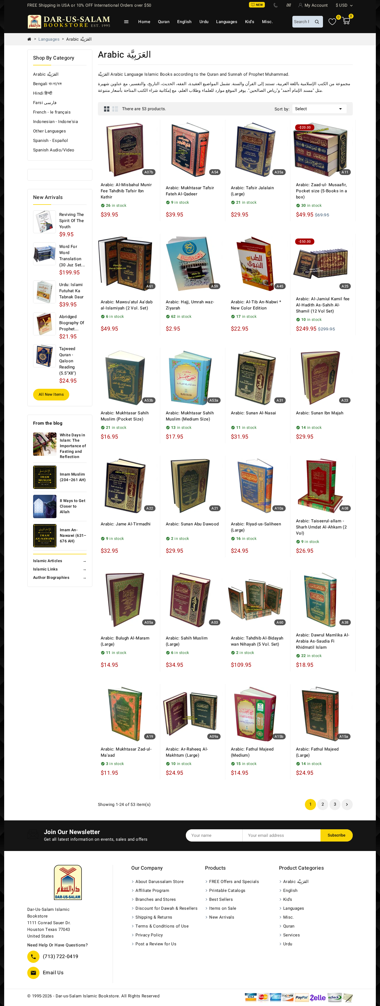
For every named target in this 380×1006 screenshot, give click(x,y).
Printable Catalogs (227, 890)
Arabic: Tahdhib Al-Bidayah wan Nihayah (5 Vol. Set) (257, 641)
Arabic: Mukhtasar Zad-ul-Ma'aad (126, 752)
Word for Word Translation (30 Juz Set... (72, 255)
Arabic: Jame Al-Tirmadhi (126, 524)
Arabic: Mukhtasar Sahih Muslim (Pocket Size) (125, 416)
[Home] (31, 39)
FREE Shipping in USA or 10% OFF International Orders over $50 (89, 5)
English (184, 22)
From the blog (47, 423)
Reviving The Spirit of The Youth (71, 220)
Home (144, 22)
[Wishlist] (332, 22)
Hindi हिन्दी (42, 93)
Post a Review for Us (155, 944)
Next (347, 804)
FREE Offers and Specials (234, 882)
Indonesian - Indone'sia (55, 122)
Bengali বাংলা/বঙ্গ (47, 84)
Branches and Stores (155, 899)
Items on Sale (222, 908)
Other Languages (49, 131)
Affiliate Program (152, 890)
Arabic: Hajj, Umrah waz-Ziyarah (190, 305)
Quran (163, 22)
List (115, 109)
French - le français (52, 112)
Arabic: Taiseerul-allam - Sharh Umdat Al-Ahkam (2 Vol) (321, 527)
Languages (226, 22)
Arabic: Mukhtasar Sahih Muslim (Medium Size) (190, 416)
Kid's (249, 22)
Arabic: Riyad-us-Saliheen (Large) (256, 527)
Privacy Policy (149, 935)
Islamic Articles (60, 561)
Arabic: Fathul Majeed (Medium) (252, 752)
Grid (107, 109)
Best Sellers (221, 899)
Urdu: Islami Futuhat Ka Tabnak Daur (71, 291)
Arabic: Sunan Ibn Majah (319, 413)
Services (291, 935)
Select (319, 108)
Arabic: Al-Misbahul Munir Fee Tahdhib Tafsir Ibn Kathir (126, 191)
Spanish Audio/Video (54, 150)
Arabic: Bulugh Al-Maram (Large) (125, 641)
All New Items (51, 394)
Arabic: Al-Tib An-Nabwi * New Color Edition (256, 305)
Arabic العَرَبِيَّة (45, 74)
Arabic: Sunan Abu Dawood (192, 524)
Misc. (267, 22)
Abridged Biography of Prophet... (71, 323)
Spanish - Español (50, 140)
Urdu (204, 22)
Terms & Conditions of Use (162, 926)
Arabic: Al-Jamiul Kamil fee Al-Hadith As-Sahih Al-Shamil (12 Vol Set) (323, 305)
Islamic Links (60, 569)
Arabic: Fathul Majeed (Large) (317, 752)
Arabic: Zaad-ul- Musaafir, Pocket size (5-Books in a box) (321, 191)
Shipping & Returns (153, 917)
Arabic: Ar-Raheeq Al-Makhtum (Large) (187, 752)
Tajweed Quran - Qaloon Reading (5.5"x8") (67, 361)
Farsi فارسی (44, 103)
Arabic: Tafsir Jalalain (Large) (252, 191)
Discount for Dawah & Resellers (166, 908)
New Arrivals (221, 917)
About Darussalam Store (159, 882)
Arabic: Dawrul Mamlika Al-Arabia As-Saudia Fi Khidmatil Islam (322, 641)
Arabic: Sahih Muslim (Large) (187, 641)
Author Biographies (60, 578)
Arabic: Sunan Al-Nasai (253, 413)
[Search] (317, 22)
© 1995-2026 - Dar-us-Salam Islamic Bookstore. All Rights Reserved (93, 996)
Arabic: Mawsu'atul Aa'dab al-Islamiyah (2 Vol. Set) (126, 305)
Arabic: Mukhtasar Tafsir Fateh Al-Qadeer (190, 191)
